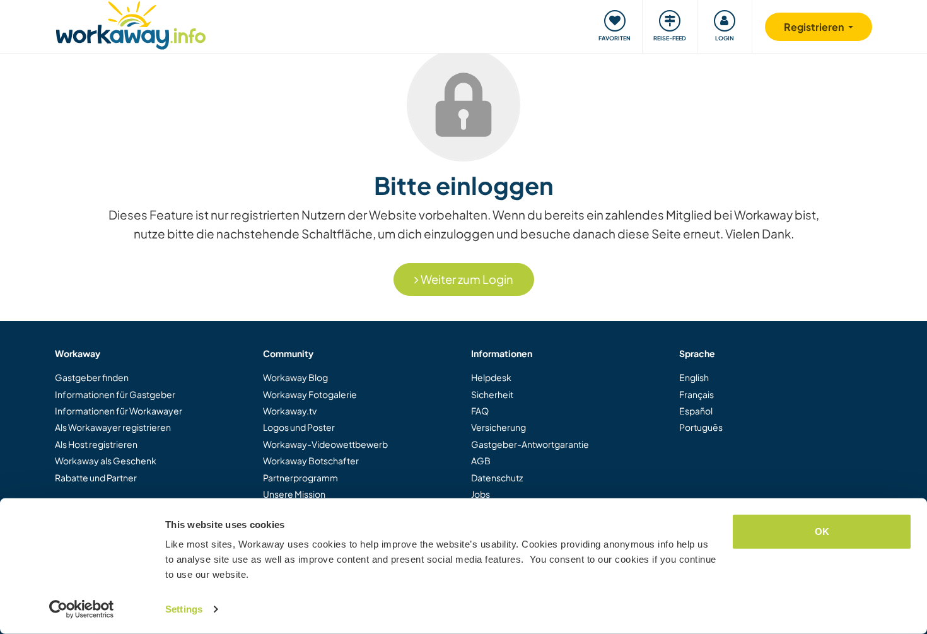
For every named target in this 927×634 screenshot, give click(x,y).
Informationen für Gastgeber (115, 394)
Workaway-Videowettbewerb (325, 444)
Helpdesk (491, 377)
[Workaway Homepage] (131, 24)
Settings (183, 609)
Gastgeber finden (92, 377)
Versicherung (498, 427)
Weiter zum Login (466, 279)
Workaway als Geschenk (105, 460)
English (694, 377)
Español (696, 410)
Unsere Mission (294, 494)
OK (822, 531)
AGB (481, 460)
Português (701, 427)
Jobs (480, 494)
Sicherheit (492, 394)
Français (696, 394)
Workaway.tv (290, 410)
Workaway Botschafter (311, 460)
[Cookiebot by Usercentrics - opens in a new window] (81, 609)
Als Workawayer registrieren (113, 427)
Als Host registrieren (96, 444)
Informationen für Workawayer (118, 410)
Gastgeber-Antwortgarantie (530, 444)
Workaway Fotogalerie (310, 394)
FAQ (480, 410)
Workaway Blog (295, 377)
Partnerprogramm (300, 477)
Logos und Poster (299, 427)
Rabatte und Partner (96, 477)
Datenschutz (497, 477)
